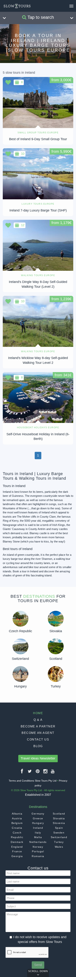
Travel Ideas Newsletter (38, 758)
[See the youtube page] (53, 772)
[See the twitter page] (29, 772)
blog (38, 746)
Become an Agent (38, 732)
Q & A (38, 719)
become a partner (38, 726)
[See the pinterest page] (37, 772)
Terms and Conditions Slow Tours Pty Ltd (32, 780)
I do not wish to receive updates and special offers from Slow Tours (39, 939)
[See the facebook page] (22, 772)
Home (38, 713)
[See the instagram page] (45, 772)
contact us (38, 739)
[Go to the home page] (17, 6)
